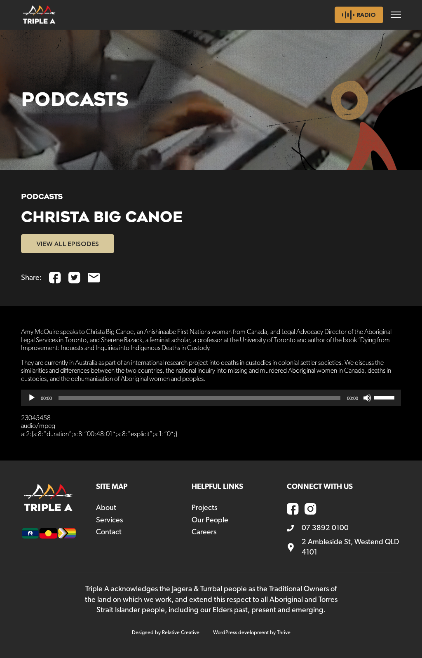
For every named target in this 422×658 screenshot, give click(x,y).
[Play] (32, 398)
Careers (204, 532)
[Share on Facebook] (55, 278)
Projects (204, 508)
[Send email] (94, 277)
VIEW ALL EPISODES (67, 244)
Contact (109, 532)
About (106, 508)
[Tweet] (74, 278)
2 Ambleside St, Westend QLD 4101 (350, 547)
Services (109, 520)
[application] (211, 398)
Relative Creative (180, 632)
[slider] (385, 397)
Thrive (284, 632)
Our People (210, 520)
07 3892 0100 (325, 528)
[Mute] (367, 398)
